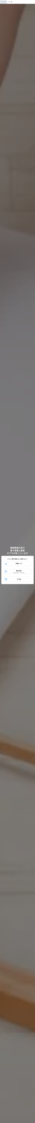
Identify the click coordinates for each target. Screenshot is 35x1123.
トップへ (4, 1)
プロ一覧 (10, 1)
